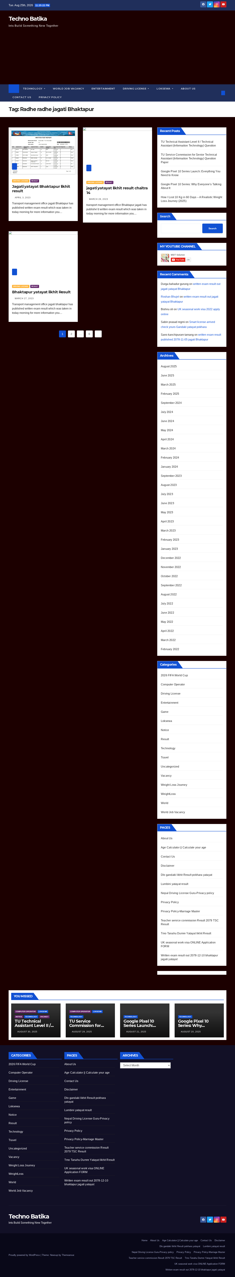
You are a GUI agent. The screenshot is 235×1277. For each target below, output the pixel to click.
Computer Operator (173, 684)
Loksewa (164, 88)
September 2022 (171, 585)
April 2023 (167, 521)
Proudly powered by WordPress (25, 1255)
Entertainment (103, 88)
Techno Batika (28, 18)
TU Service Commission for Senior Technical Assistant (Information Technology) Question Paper (189, 158)
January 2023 (169, 548)
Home (144, 1240)
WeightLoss (168, 793)
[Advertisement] (117, 58)
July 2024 (167, 412)
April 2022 (167, 630)
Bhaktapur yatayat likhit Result (41, 292)
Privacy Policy (50, 97)
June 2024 (167, 421)
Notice (165, 730)
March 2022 (168, 640)
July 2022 (167, 603)
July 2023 (167, 494)
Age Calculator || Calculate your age (183, 847)
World (164, 803)
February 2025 (170, 393)
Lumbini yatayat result (174, 883)
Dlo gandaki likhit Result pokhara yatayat (186, 874)
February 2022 (170, 649)
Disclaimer (167, 865)
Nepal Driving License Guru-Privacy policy (187, 893)
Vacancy (166, 775)
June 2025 (167, 375)
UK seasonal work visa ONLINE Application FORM (199, 1264)
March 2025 (168, 384)
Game (164, 711)
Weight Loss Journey (174, 784)
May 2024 (167, 430)
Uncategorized (170, 766)
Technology (33, 88)
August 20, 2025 (191, 1032)
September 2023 (171, 475)
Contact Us (21, 97)
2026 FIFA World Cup (174, 675)
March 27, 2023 (24, 298)
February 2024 (170, 457)
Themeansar (68, 1255)
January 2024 (169, 466)
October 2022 (169, 576)
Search (165, 216)
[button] (217, 92)
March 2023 (168, 530)
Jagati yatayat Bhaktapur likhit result (41, 188)
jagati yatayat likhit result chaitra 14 (116, 190)
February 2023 (170, 539)
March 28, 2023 (98, 199)
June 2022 (167, 612)
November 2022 (171, 567)
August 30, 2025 (27, 1032)
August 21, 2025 (136, 1032)
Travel (165, 757)
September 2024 (171, 402)
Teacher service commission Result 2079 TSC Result (155, 1258)
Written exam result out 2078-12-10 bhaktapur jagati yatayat (195, 1269)
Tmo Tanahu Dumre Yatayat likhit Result (186, 933)
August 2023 (169, 485)
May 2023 (167, 512)
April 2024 (167, 439)
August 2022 (169, 594)
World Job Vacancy (68, 88)
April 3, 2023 (23, 197)
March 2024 (168, 448)
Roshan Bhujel (170, 296)
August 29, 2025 (82, 1032)
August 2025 (169, 366)
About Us (188, 88)
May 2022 (167, 621)
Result (34, 181)
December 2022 (171, 557)
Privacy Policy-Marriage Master (180, 911)
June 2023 (167, 503)
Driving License (135, 88)
